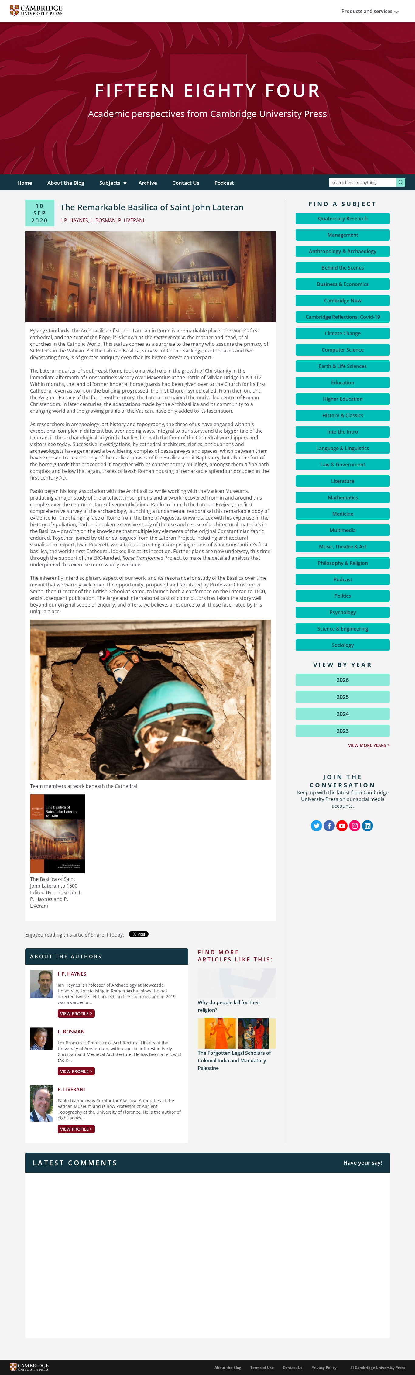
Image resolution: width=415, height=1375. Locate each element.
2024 (343, 713)
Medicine (342, 513)
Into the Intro (342, 431)
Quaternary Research (343, 218)
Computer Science (343, 349)
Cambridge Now (343, 300)
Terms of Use (262, 1367)
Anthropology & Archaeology (342, 251)
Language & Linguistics (342, 448)
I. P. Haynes (72, 974)
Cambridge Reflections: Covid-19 (343, 317)
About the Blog (65, 182)
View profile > (76, 1013)
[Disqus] (207, 1255)
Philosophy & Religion (343, 563)
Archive (148, 182)
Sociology (343, 645)
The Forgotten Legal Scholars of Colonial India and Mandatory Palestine (234, 1060)
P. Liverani (71, 1089)
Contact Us (185, 182)
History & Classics (342, 415)
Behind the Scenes (342, 267)
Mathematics (343, 497)
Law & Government (342, 464)
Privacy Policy (324, 1367)
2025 (343, 696)
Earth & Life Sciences (343, 366)
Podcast (224, 182)
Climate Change (343, 333)
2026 (343, 679)
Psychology (343, 612)
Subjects (109, 182)
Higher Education (343, 399)
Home (24, 182)
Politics (342, 596)
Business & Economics (343, 284)
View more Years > (369, 745)
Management (343, 235)
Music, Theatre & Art (342, 546)
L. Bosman (71, 1031)
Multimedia (343, 530)
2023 (343, 730)
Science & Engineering (342, 628)
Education (342, 382)
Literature (342, 481)
